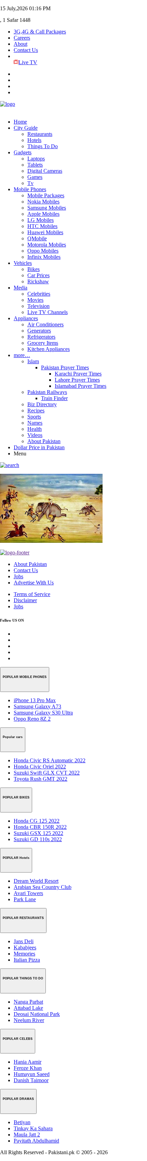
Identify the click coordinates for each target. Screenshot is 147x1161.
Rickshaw (38, 281)
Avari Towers (28, 893)
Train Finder (54, 398)
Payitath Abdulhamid (36, 1141)
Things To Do (42, 146)
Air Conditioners (45, 324)
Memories (24, 954)
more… (22, 355)
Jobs (18, 576)
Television (38, 306)
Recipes (35, 410)
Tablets (35, 165)
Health (34, 429)
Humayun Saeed (32, 1074)
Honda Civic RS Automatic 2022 (49, 760)
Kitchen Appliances (48, 349)
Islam (33, 361)
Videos (34, 435)
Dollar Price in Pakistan (39, 447)
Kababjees (25, 947)
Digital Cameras (44, 171)
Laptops (36, 158)
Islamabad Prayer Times (80, 386)
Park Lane (25, 899)
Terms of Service (32, 594)
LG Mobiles (40, 220)
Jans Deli (24, 941)
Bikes (33, 269)
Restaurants (39, 134)
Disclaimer (25, 600)
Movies (35, 300)
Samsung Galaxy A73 (37, 706)
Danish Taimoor (31, 1080)
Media (20, 288)
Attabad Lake (28, 1008)
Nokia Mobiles (43, 201)
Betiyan (22, 1122)
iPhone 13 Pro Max (35, 700)
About (20, 44)
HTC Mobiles (42, 226)
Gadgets (22, 152)
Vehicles (23, 263)
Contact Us (26, 50)
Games (34, 177)
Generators (39, 331)
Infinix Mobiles (44, 257)
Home (20, 122)
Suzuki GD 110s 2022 (38, 839)
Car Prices (38, 275)
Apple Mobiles (43, 214)
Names (34, 423)
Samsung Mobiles (46, 208)
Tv (30, 183)
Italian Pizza (27, 960)
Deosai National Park (37, 1014)
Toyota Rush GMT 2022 (40, 779)
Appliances (26, 318)
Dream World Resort (36, 881)
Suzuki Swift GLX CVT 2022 (47, 773)
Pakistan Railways (47, 392)
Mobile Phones (30, 189)
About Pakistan (44, 441)
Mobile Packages (45, 195)
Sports (34, 417)
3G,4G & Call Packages (40, 31)
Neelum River (29, 1020)
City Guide (26, 128)
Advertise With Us (34, 582)
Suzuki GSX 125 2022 (38, 833)
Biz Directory (42, 404)
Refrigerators (41, 337)
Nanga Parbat (28, 1002)
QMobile (37, 238)
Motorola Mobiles (46, 244)
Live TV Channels (47, 312)
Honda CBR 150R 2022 (40, 827)
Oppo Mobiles (42, 251)
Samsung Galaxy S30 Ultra (43, 713)
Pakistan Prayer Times (65, 367)
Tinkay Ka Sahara (33, 1128)
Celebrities (38, 294)
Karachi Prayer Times (78, 374)
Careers (22, 38)
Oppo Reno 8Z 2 (32, 719)
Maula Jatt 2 (27, 1134)
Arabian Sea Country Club (42, 887)
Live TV (27, 62)
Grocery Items (42, 343)
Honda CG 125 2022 (36, 821)
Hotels (34, 140)
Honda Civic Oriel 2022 (40, 766)
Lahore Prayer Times (77, 380)
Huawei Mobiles (45, 232)
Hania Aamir (27, 1062)
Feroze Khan (28, 1068)
